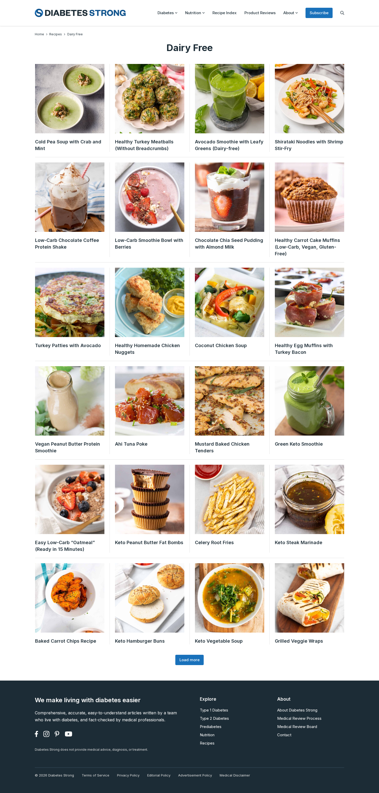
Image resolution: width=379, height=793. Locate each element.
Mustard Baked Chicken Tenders (222, 447)
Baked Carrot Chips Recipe (65, 641)
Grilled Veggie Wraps (299, 641)
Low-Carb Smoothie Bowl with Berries (149, 244)
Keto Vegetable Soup (219, 641)
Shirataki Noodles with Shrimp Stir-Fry (309, 145)
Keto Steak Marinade (298, 542)
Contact (284, 734)
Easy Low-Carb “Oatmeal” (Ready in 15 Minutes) (65, 546)
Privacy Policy (128, 775)
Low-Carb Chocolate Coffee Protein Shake (67, 244)
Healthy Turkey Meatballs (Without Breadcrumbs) (144, 145)
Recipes (55, 34)
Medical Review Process (299, 718)
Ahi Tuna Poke (131, 444)
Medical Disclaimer (235, 775)
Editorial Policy (158, 775)
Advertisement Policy (195, 775)
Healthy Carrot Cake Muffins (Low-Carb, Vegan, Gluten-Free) (307, 247)
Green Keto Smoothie (299, 444)
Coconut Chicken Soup (221, 345)
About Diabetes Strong (297, 710)
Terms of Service (95, 775)
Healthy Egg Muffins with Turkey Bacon (304, 349)
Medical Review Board (297, 726)
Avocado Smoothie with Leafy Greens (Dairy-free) (229, 145)
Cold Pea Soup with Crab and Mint (68, 145)
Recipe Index (224, 12)
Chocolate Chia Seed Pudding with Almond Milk (229, 244)
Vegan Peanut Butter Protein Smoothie (67, 447)
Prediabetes (210, 726)
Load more (189, 659)
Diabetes (166, 12)
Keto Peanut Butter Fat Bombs (149, 542)
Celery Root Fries (214, 542)
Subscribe (319, 12)
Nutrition (193, 12)
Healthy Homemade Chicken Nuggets (147, 349)
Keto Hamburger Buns (140, 641)
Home (39, 34)
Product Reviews (260, 12)
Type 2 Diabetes (214, 718)
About (288, 12)
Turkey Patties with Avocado (68, 345)
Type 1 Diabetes (214, 710)
